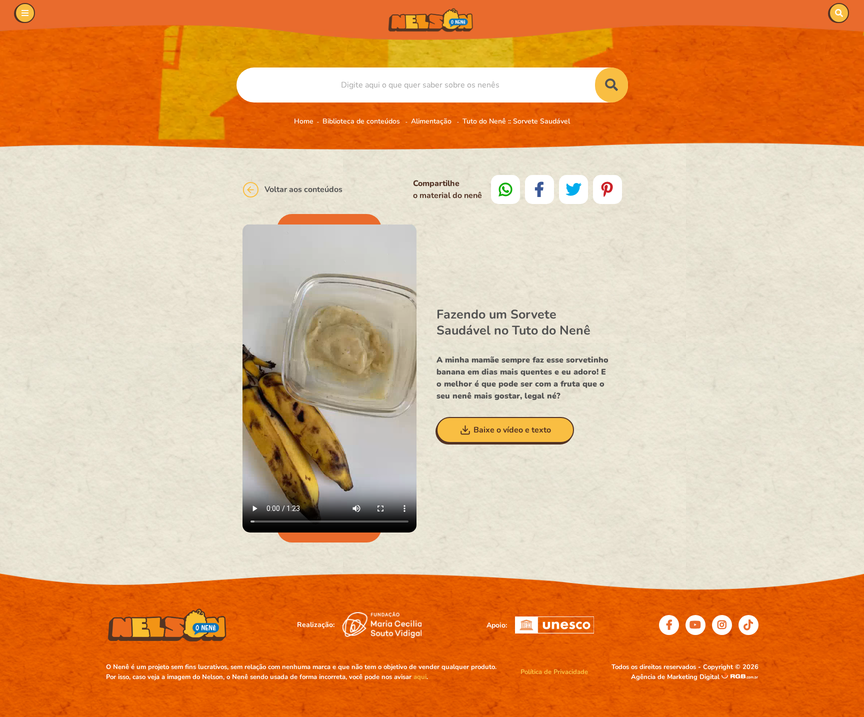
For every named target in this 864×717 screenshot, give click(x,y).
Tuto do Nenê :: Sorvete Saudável (516, 121)
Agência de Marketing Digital (676, 677)
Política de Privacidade (554, 672)
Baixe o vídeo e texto (512, 430)
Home (304, 121)
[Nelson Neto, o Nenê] (432, 20)
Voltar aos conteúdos (303, 189)
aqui (420, 677)
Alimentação (432, 121)
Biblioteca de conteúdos (362, 121)
